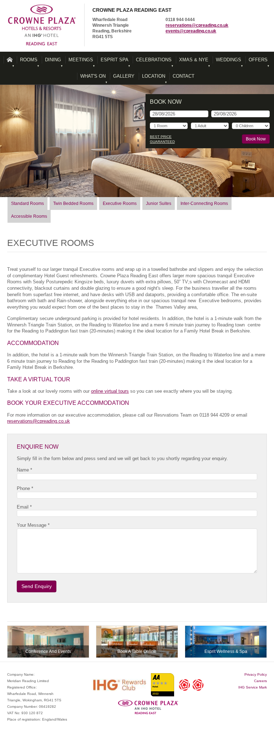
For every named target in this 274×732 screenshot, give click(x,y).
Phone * (25, 488)
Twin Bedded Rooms (73, 203)
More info (48, 642)
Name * (24, 470)
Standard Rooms (27, 203)
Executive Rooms (120, 203)
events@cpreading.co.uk (191, 31)
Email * (24, 507)
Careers (260, 681)
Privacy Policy (255, 674)
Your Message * (33, 525)
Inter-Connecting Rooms (204, 203)
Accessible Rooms (29, 216)
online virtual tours (110, 391)
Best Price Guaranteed (162, 139)
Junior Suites (158, 203)
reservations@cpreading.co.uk (197, 25)
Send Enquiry (36, 586)
